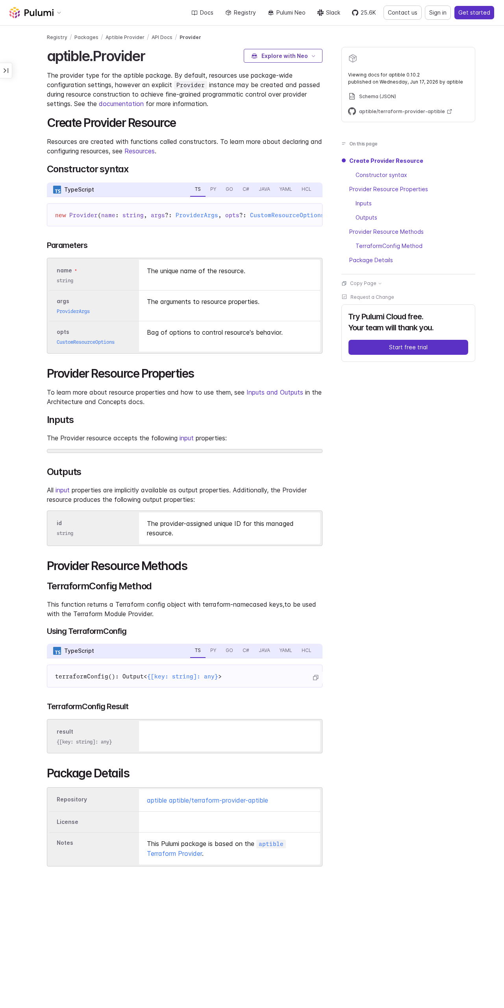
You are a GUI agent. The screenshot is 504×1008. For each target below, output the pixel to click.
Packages (86, 37)
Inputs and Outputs (274, 392)
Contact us (402, 12)
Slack (333, 12)
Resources (139, 151)
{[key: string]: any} (182, 676)
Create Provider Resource (386, 160)
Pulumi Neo (291, 12)
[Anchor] (152, 55)
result (65, 731)
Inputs (364, 203)
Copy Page (363, 283)
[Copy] (315, 677)
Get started (474, 12)
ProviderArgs (197, 215)
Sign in (438, 12)
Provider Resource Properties (388, 189)
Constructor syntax (381, 174)
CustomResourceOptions (287, 215)
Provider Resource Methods (386, 231)
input (187, 438)
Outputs (366, 217)
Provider (190, 37)
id (59, 523)
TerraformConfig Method (389, 245)
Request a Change (372, 297)
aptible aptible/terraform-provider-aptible (207, 800)
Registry (245, 12)
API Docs (162, 37)
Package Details (371, 260)
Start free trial (408, 347)
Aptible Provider (125, 37)
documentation (121, 104)
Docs (206, 12)
